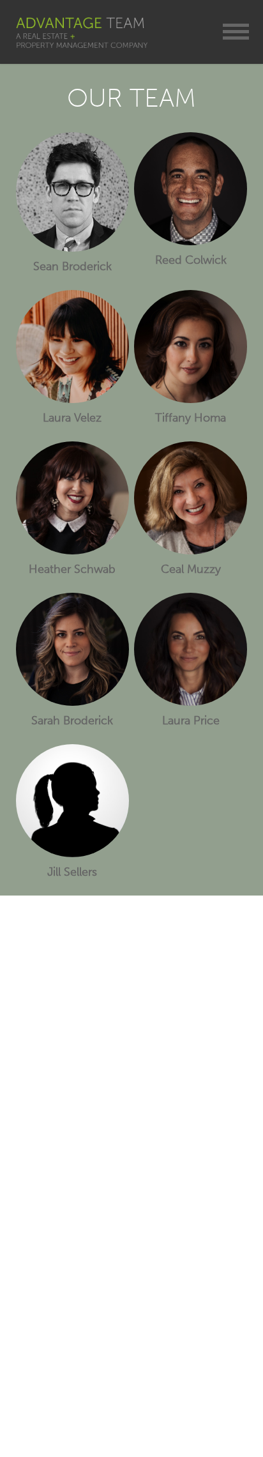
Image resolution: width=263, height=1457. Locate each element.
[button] (236, 32)
